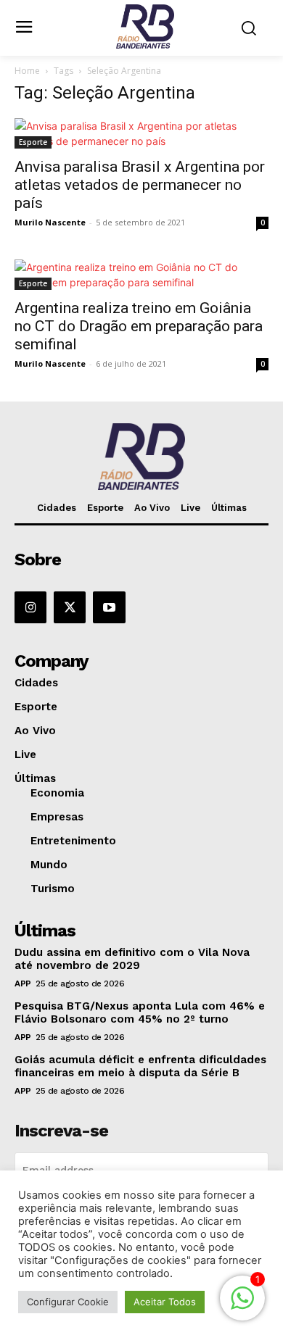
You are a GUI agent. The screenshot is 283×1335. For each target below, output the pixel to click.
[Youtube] (109, 607)
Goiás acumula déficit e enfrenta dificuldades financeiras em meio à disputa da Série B (140, 1066)
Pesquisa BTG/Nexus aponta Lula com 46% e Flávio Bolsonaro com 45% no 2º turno (140, 1012)
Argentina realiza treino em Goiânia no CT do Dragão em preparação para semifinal (139, 326)
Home (27, 71)
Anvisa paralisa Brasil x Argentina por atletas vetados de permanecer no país (140, 185)
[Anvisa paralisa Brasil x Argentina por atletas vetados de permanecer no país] (141, 133)
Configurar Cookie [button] (68, 1301)
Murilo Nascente (50, 222)
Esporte (33, 142)
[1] (242, 1305)
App (23, 983)
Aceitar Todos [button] (165, 1301)
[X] (70, 607)
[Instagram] (30, 607)
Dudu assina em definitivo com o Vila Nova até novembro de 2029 (132, 959)
